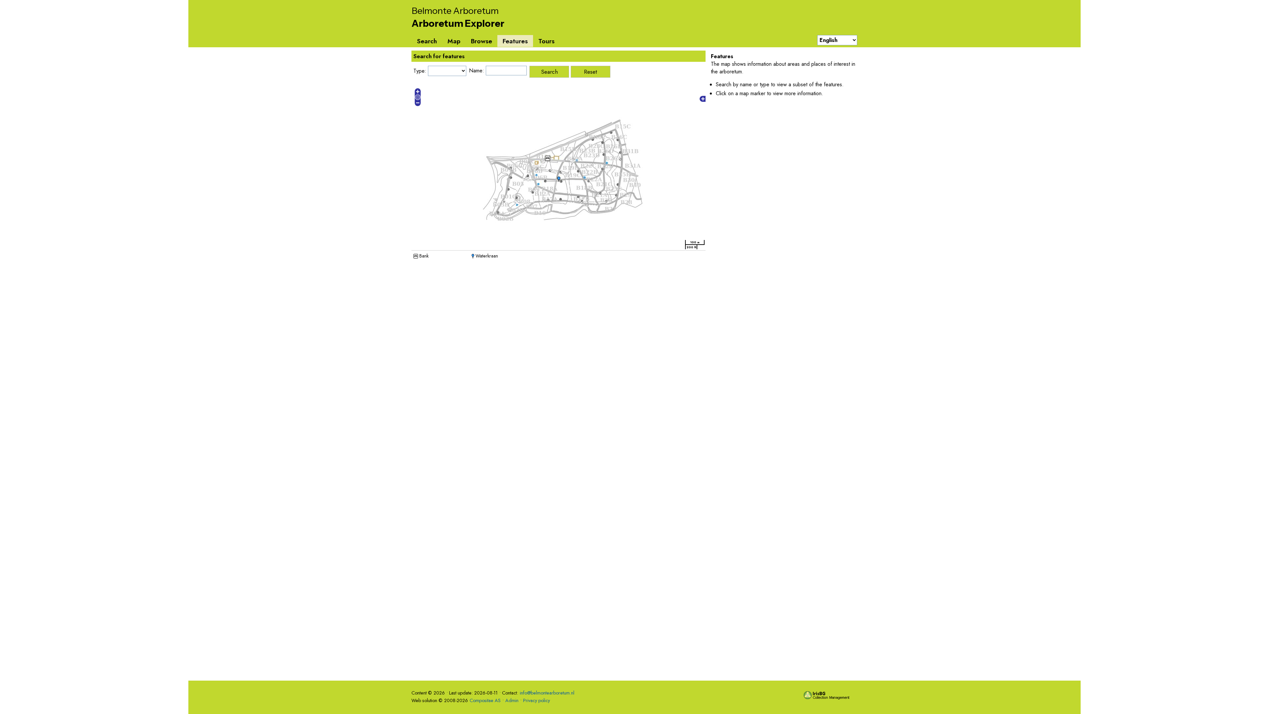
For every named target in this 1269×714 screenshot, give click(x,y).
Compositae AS (485, 700)
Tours (546, 41)
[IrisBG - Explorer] (828, 698)
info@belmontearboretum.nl (547, 693)
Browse (481, 41)
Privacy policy (536, 700)
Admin (512, 700)
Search (427, 41)
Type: (419, 71)
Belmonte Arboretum (455, 10)
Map (453, 41)
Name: (476, 70)
